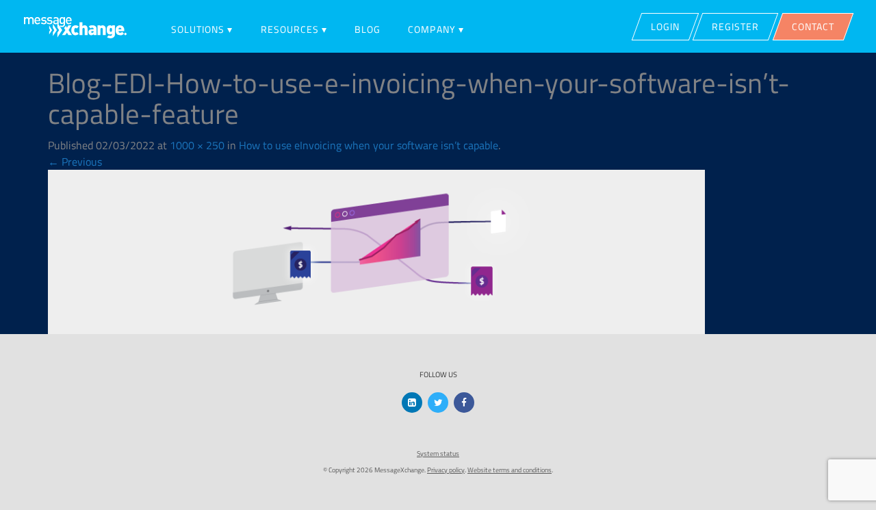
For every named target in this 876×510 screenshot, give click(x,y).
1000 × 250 (197, 145)
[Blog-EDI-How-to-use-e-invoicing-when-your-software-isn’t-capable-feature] (376, 250)
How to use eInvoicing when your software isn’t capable (368, 145)
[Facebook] (464, 402)
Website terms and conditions (509, 470)
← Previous (75, 161)
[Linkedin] (412, 402)
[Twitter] (438, 402)
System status (438, 453)
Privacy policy (446, 470)
